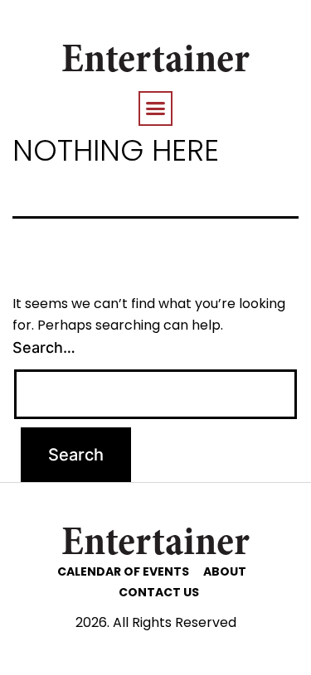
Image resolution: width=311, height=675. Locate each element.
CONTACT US (159, 592)
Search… (43, 347)
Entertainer (155, 62)
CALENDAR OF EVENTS (123, 571)
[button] (155, 108)
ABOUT (224, 571)
